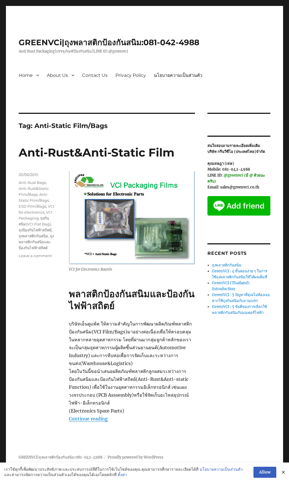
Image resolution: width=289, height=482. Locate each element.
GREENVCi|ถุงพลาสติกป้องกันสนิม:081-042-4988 (109, 42)
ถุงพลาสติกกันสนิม (33, 236)
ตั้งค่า (122, 474)
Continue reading (88, 419)
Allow (265, 472)
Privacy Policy (130, 75)
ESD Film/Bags (32, 206)
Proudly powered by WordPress (135, 457)
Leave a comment (35, 255)
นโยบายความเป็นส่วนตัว (178, 75)
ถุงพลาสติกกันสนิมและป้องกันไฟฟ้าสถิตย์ (36, 242)
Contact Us (95, 75)
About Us (57, 75)
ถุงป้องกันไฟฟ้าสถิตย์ (35, 230)
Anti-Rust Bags (32, 182)
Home (26, 75)
